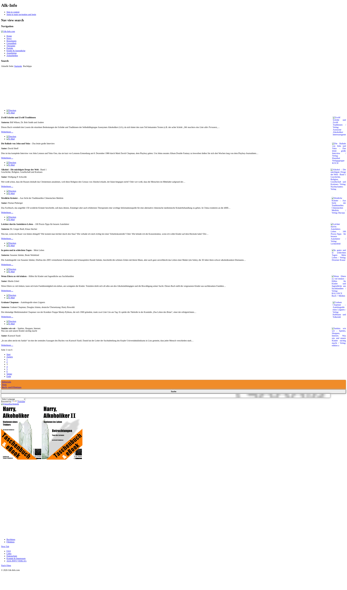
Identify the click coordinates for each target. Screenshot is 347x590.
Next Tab (5, 546)
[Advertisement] (173, 88)
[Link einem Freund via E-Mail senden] (11, 113)
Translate (21, 401)
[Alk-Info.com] (8, 31)
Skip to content (13, 12)
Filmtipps (11, 542)
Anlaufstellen (12, 55)
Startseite (18, 66)
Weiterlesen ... (7, 132)
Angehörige (12, 53)
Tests (4, 384)
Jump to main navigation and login (21, 14)
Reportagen (11, 41)
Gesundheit (11, 43)
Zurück (10, 357)
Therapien (11, 46)
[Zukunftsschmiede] (10, 404)
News (9, 38)
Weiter (9, 374)
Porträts (10, 48)
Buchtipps (11, 539)
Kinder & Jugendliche (16, 51)
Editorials (6, 382)
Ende (9, 376)
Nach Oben (6, 565)
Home (9, 36)
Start (8, 354)
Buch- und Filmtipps (11, 387)
